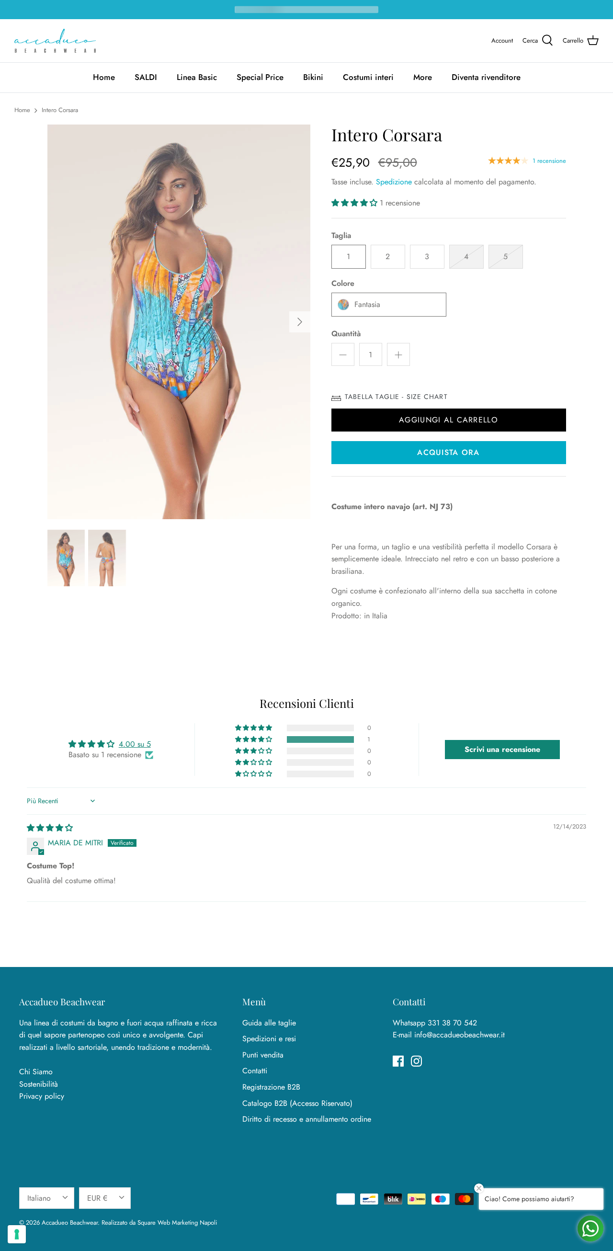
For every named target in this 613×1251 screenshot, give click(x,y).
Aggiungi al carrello (448, 419)
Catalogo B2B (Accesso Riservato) (297, 1103)
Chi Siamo (36, 1071)
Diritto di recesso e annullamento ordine (306, 1119)
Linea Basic (197, 77)
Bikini (313, 77)
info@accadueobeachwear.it (459, 1034)
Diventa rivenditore (486, 77)
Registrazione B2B (271, 1086)
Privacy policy (41, 1096)
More (422, 77)
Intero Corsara (60, 109)
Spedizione (394, 181)
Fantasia (367, 304)
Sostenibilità (38, 1084)
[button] (355, 202)
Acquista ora (448, 452)
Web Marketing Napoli (187, 1222)
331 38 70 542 (452, 1022)
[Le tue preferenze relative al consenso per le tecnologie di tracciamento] (17, 1234)
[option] (178, 322)
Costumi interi (368, 77)
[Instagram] (416, 1061)
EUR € (97, 1198)
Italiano (39, 1198)
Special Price (260, 77)
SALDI (146, 77)
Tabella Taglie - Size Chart (396, 396)
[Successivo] (299, 321)
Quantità (346, 334)
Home (104, 77)
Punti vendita (263, 1054)
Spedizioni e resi (269, 1038)
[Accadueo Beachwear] (55, 41)
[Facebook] (398, 1061)
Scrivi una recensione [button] (502, 749)
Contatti (254, 1070)
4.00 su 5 (135, 744)
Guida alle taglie (269, 1022)
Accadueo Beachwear (70, 1222)
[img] (50, 827)
